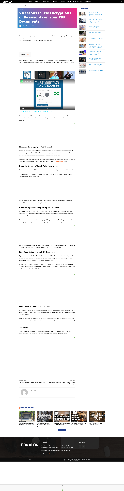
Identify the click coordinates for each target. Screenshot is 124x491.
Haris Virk (25, 25)
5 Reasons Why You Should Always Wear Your (32, 382)
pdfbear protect (60, 161)
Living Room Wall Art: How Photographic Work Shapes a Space (44, 425)
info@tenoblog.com (51, 453)
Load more (61, 430)
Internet (29, 5)
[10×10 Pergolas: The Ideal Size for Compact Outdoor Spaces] (27, 416)
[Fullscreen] (33, 78)
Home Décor (39, 421)
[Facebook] (80, 446)
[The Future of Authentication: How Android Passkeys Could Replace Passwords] (82, 52)
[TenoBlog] (7, 2)
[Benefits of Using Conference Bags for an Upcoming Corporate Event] (82, 20)
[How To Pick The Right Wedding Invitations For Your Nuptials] (82, 14)
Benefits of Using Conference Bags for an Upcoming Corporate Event (95, 21)
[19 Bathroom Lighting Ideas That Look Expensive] (97, 416)
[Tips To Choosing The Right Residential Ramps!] (82, 33)
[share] (72, 81)
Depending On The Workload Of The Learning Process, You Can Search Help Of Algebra (95, 46)
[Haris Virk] (20, 26)
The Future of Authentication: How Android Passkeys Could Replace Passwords (95, 53)
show (28, 54)
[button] (121, 1)
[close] (62, 485)
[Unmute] (22, 78)
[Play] (20, 78)
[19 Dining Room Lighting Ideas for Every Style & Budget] (79, 416)
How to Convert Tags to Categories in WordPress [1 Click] (41, 82)
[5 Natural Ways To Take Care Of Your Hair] (82, 40)
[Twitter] (83, 446)
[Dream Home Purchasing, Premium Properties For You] (82, 27)
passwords (30, 215)
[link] (21, 81)
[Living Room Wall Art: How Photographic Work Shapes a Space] (45, 416)
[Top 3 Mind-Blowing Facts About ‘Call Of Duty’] (82, 59)
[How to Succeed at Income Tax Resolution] (82, 72)
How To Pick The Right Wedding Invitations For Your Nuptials (95, 14)
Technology (24, 5)
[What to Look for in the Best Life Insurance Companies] (82, 65)
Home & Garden (22, 421)
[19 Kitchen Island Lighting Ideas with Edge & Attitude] (62, 416)
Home (20, 5)
